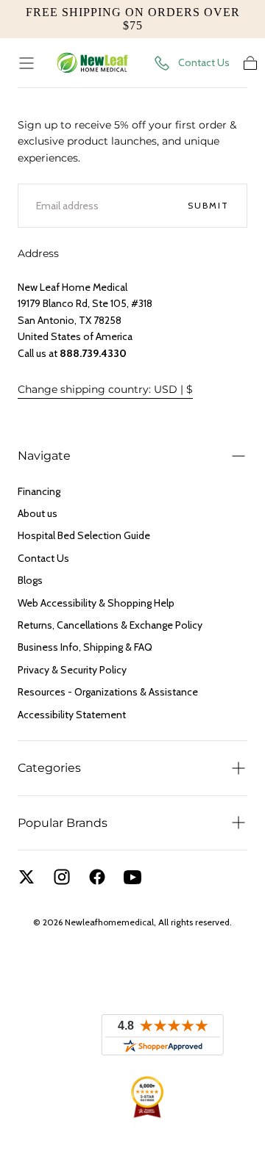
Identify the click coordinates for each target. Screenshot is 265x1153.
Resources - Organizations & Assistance (108, 691)
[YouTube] (132, 877)
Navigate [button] (44, 456)
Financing (39, 491)
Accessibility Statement (72, 714)
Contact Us (204, 62)
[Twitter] (26, 877)
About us (37, 513)
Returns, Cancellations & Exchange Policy (110, 625)
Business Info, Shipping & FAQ (85, 647)
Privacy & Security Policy (72, 669)
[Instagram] (62, 877)
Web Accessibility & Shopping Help (96, 603)
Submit (208, 205)
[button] (26, 63)
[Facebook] (97, 877)
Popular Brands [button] (62, 823)
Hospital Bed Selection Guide (84, 535)
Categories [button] (49, 768)
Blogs (30, 580)
